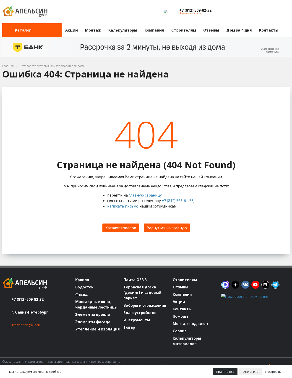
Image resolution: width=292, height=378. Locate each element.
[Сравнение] (271, 11)
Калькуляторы (122, 30)
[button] (195, 10)
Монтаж (93, 30)
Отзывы (211, 30)
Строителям (183, 30)
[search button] (288, 26)
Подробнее (53, 372)
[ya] (235, 285)
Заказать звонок (190, 13)
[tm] (275, 285)
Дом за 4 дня (239, 30)
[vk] (245, 285)
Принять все (225, 372)
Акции (71, 30)
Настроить (273, 372)
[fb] (225, 285)
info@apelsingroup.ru (25, 325)
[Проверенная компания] (244, 296)
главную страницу (145, 195)
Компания (154, 30)
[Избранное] (261, 11)
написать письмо (122, 206)
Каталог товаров (120, 227)
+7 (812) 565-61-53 (177, 200)
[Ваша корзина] (282, 11)
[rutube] (265, 285)
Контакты (269, 30)
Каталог (23, 30)
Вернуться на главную (167, 227)
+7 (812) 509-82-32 (27, 299)
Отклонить (250, 372)
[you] (255, 285)
